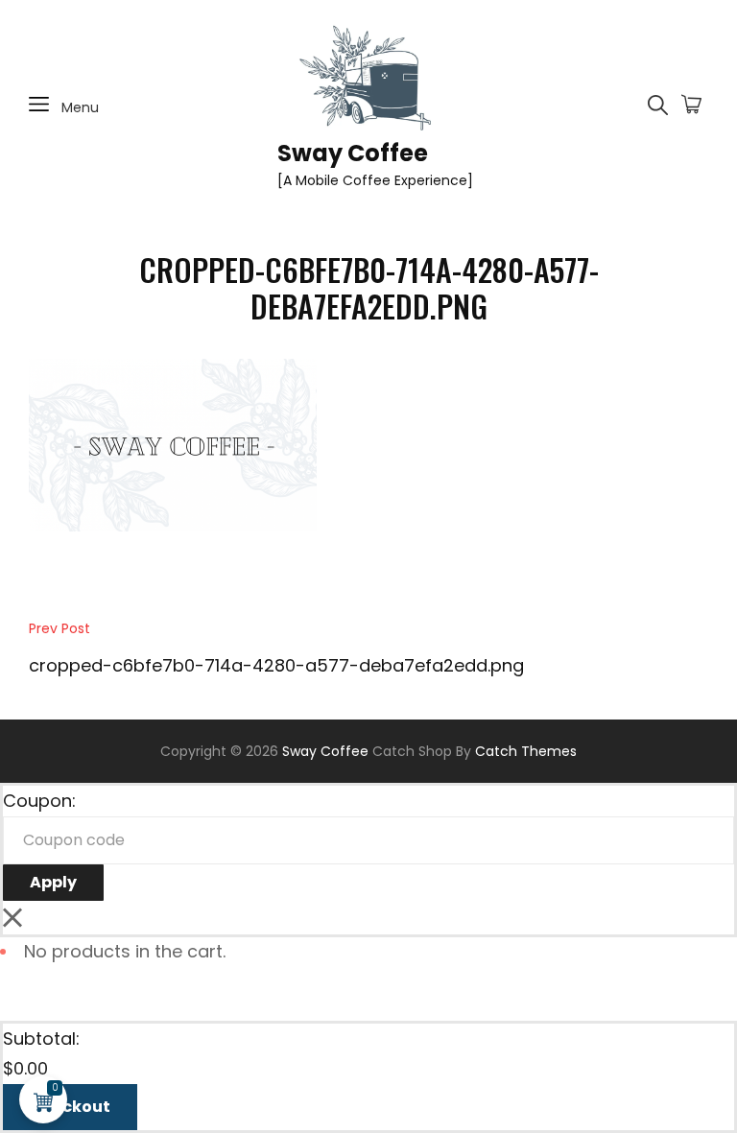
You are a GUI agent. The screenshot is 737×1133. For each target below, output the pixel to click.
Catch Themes (526, 751)
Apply (53, 882)
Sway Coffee (352, 153)
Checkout (70, 1107)
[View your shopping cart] (691, 105)
